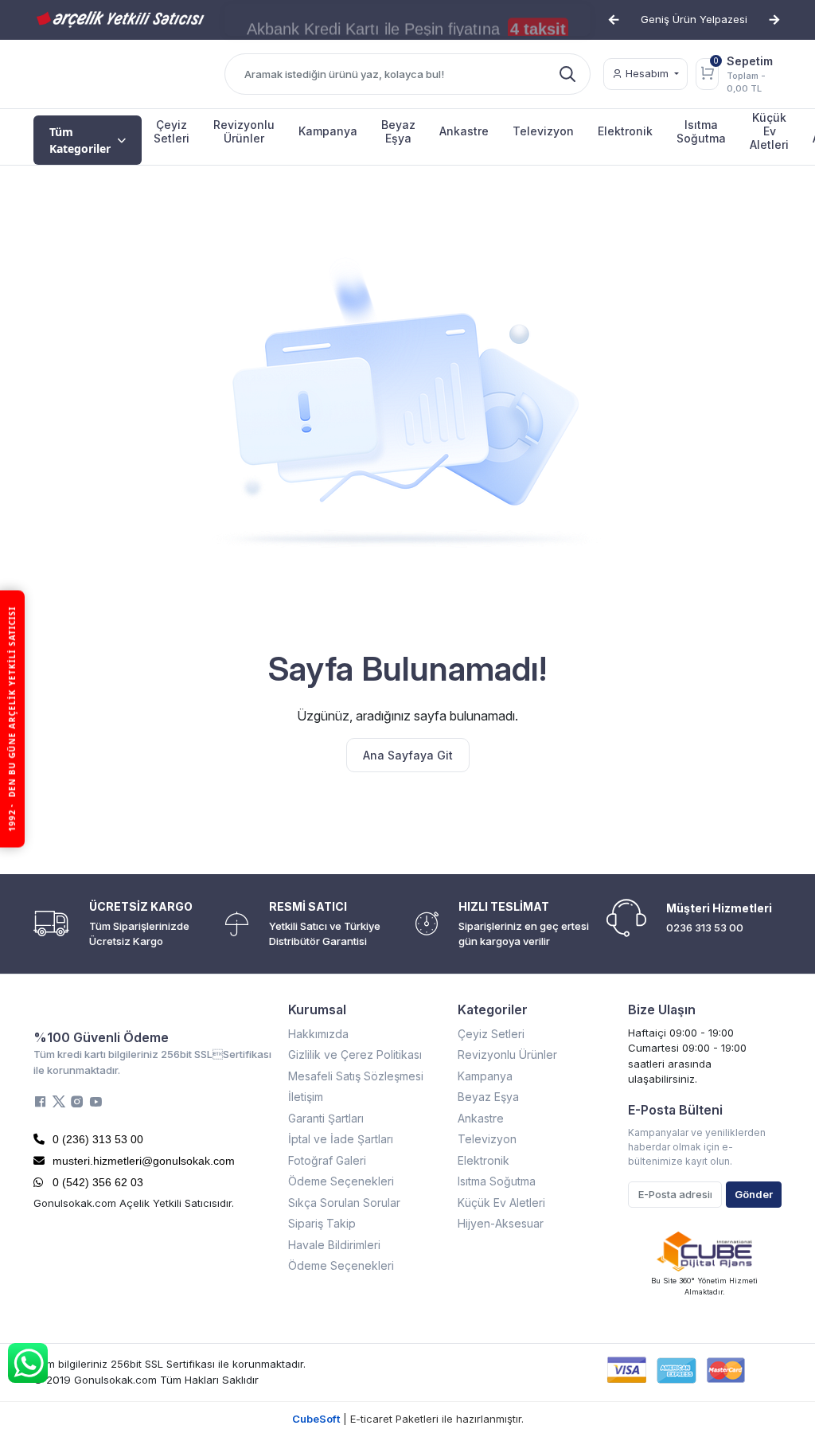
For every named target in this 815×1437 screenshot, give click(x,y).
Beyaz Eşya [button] (398, 131)
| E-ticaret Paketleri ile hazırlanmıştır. (408, 1418)
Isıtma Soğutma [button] (701, 131)
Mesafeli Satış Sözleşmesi (355, 1076)
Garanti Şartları (326, 1118)
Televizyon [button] (543, 131)
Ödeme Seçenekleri (341, 1181)
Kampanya (485, 1076)
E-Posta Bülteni (675, 1110)
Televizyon (487, 1139)
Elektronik (483, 1160)
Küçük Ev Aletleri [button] (769, 131)
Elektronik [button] (625, 131)
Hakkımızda (318, 1034)
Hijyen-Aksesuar (501, 1223)
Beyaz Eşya (488, 1096)
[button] (613, 20)
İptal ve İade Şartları (340, 1139)
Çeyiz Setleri (491, 1034)
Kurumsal (317, 1009)
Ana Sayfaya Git (408, 755)
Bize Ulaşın (662, 1009)
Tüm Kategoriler (80, 140)
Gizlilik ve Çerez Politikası (355, 1054)
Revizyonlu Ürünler (507, 1054)
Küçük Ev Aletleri (501, 1202)
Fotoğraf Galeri (327, 1160)
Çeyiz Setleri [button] (171, 131)
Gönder (754, 1194)
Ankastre (481, 1118)
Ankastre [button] (464, 131)
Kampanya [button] (327, 131)
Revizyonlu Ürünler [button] (244, 131)
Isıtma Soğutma (497, 1181)
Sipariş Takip (322, 1223)
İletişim (305, 1096)
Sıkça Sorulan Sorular (344, 1202)
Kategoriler (493, 1009)
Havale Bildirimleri (334, 1245)
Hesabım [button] (647, 73)
